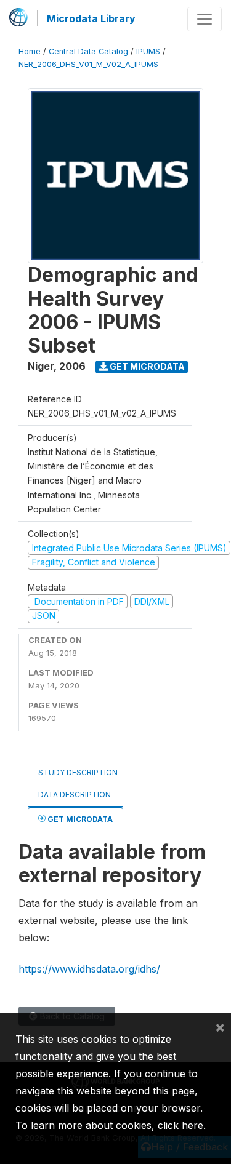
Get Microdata (146, 366)
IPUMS (148, 51)
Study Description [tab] (78, 772)
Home (29, 51)
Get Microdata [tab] (79, 819)
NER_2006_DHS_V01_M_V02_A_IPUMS (88, 64)
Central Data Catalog (88, 51)
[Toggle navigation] (204, 19)
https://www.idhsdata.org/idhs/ (89, 969)
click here (180, 1125)
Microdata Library (91, 18)
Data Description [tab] (74, 794)
